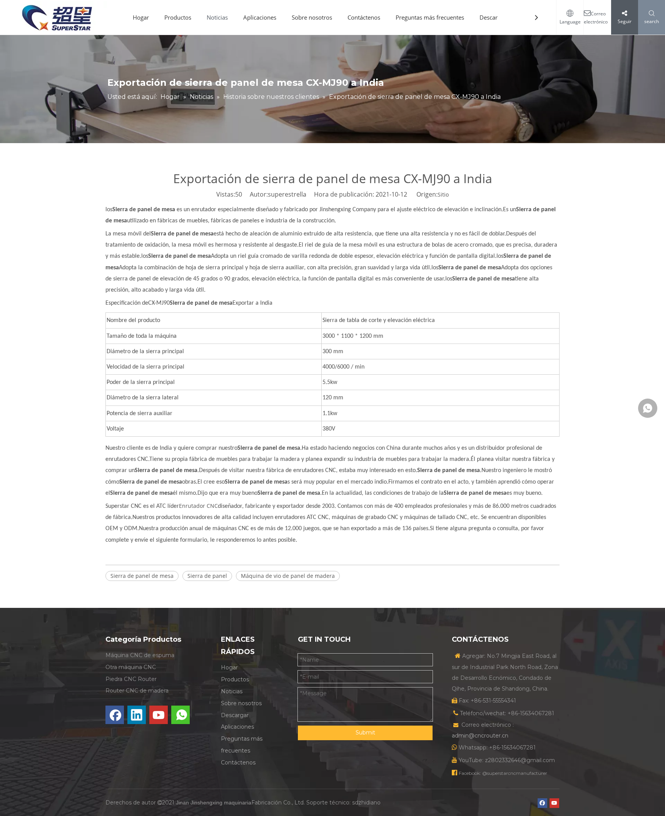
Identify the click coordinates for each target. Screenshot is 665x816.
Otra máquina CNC (130, 667)
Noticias (217, 17)
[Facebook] (114, 715)
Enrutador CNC (198, 505)
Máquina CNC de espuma (139, 655)
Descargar (493, 17)
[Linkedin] (136, 715)
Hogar (141, 17)
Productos (177, 17)
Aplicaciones (259, 17)
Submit (365, 732)
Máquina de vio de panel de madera (288, 575)
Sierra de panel (207, 575)
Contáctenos (364, 17)
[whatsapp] (180, 715)
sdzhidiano (366, 802)
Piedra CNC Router (131, 679)
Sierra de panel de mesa (142, 575)
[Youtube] (158, 715)
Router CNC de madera (137, 690)
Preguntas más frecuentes (430, 17)
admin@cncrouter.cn (480, 735)
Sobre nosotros (312, 17)
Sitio (443, 194)
